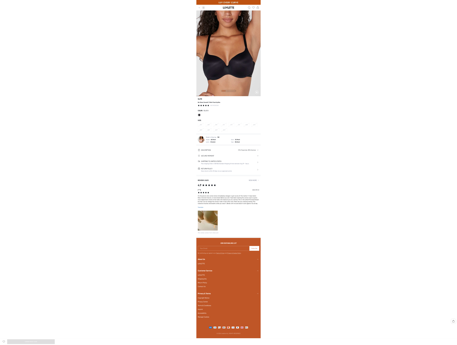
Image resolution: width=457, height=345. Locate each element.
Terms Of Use (220, 253)
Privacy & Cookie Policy (234, 253)
